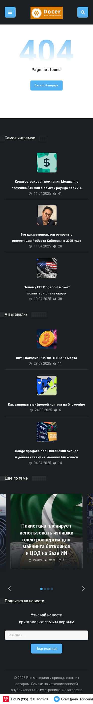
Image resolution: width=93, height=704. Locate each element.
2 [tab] (45, 589)
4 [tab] (52, 589)
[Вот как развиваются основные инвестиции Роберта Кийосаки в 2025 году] (47, 215)
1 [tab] (41, 589)
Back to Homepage (46, 85)
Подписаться (46, 649)
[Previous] (10, 588)
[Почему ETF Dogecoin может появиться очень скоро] (47, 268)
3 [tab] (48, 589)
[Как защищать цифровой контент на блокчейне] (47, 385)
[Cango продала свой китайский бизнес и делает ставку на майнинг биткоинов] (47, 432)
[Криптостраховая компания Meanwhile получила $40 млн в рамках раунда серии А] (47, 162)
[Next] (83, 588)
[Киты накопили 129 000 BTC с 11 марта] (47, 339)
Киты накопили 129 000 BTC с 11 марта (46, 358)
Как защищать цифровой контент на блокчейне (46, 404)
